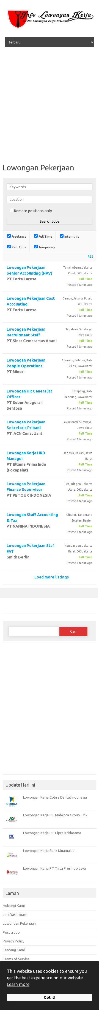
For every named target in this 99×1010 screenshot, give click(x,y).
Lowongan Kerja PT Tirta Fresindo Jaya (54, 868)
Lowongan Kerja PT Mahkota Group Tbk (55, 815)
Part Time (18, 247)
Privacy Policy (13, 941)
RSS (90, 256)
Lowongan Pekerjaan (19, 923)
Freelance (18, 236)
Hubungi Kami (14, 905)
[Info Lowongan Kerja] (50, 29)
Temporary (46, 247)
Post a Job (11, 932)
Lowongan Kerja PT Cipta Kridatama (52, 833)
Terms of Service (16, 959)
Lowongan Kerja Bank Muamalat (48, 850)
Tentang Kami (14, 950)
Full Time (45, 236)
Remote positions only (33, 211)
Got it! (49, 997)
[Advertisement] (49, 106)
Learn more (18, 984)
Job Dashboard (15, 914)
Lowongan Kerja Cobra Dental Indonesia (55, 797)
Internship (71, 236)
